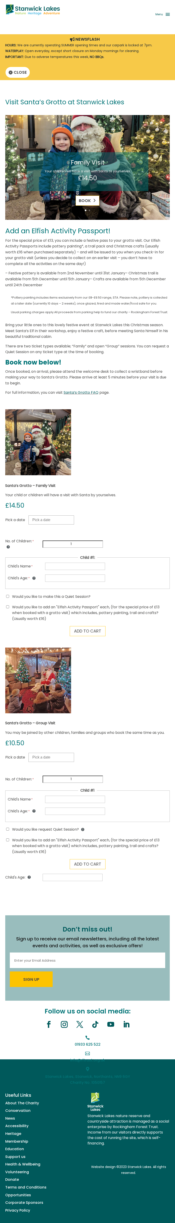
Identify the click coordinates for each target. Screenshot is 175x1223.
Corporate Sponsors (24, 1202)
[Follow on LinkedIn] (126, 1024)
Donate (12, 1179)
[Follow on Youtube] (111, 1024)
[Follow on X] (80, 1024)
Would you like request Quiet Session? (46, 829)
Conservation (18, 1110)
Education (14, 1149)
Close (20, 72)
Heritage (13, 1133)
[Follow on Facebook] (49, 1024)
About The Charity (22, 1103)
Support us (15, 1156)
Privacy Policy (17, 1210)
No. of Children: (18, 541)
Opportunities (18, 1195)
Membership (16, 1141)
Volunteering (17, 1172)
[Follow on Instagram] (64, 1024)
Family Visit (87, 162)
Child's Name (19, 566)
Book (85, 200)
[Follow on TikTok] (95, 1024)
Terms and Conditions (25, 1187)
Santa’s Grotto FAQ (81, 392)
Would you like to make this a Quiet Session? (51, 596)
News (10, 1118)
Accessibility (16, 1126)
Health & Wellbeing (22, 1164)
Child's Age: (18, 578)
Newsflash (87, 39)
